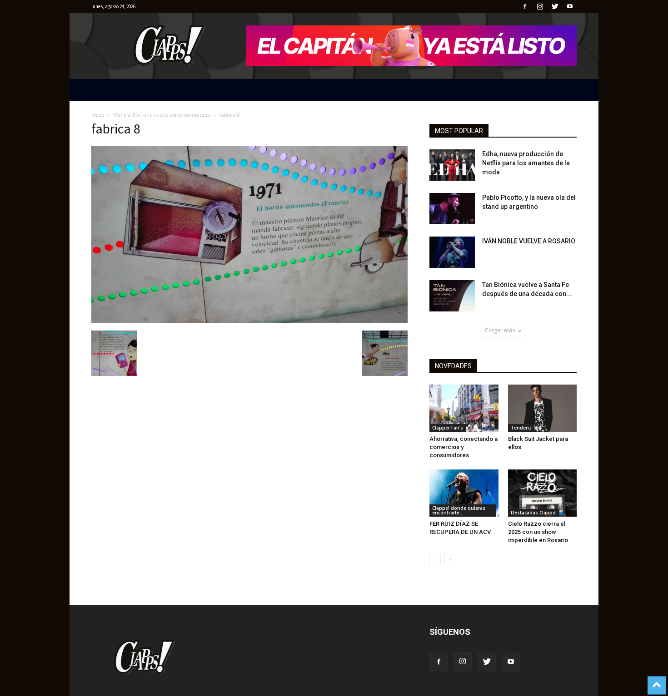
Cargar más (500, 330)
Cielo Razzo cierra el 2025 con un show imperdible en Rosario (538, 531)
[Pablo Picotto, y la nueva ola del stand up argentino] (452, 208)
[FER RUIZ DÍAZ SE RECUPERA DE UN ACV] (464, 493)
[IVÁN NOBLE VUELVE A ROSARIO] (452, 252)
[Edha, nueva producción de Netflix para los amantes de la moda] (452, 165)
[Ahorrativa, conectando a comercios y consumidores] (464, 408)
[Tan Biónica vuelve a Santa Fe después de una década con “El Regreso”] (452, 295)
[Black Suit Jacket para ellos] (542, 408)
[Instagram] (540, 6)
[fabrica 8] (249, 321)
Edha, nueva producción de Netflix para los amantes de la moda (526, 163)
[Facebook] (525, 6)
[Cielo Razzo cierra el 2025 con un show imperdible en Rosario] (542, 493)
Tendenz (521, 428)
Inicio (97, 114)
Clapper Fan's (447, 428)
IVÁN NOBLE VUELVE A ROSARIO (528, 241)
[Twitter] (555, 6)
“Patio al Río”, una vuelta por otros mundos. (162, 114)
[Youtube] (570, 6)
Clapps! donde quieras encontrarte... (458, 510)
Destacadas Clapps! (534, 512)
